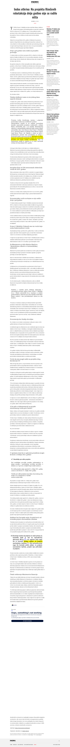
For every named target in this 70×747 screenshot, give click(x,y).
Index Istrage (25, 731)
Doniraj (35, 744)
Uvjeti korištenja (20, 744)
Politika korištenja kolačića (28, 744)
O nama (11, 744)
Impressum (15, 744)
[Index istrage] (13, 741)
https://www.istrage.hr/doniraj (22, 728)
